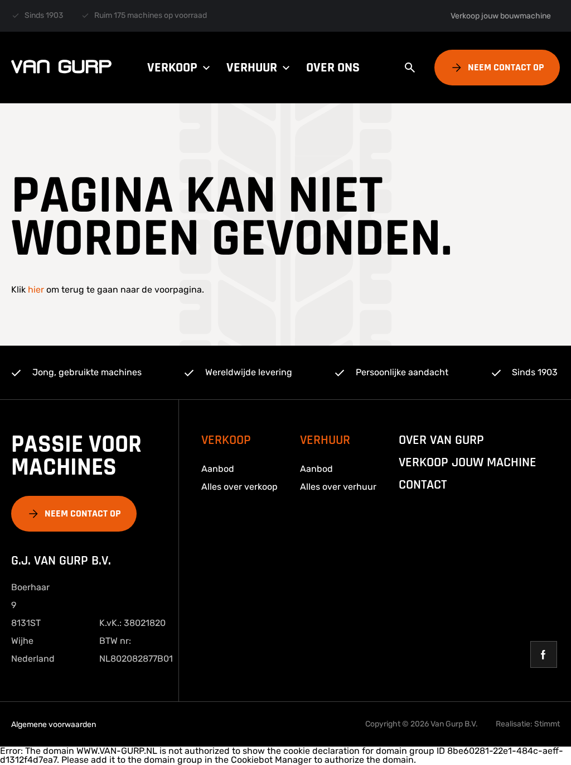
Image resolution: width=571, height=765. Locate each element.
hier (36, 289)
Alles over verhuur (338, 486)
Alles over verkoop (239, 486)
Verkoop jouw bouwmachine (501, 16)
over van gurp (441, 440)
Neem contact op (506, 67)
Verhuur (251, 67)
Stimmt (547, 724)
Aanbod (217, 468)
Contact (423, 484)
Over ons (333, 67)
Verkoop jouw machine (467, 462)
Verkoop (172, 67)
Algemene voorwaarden (53, 724)
